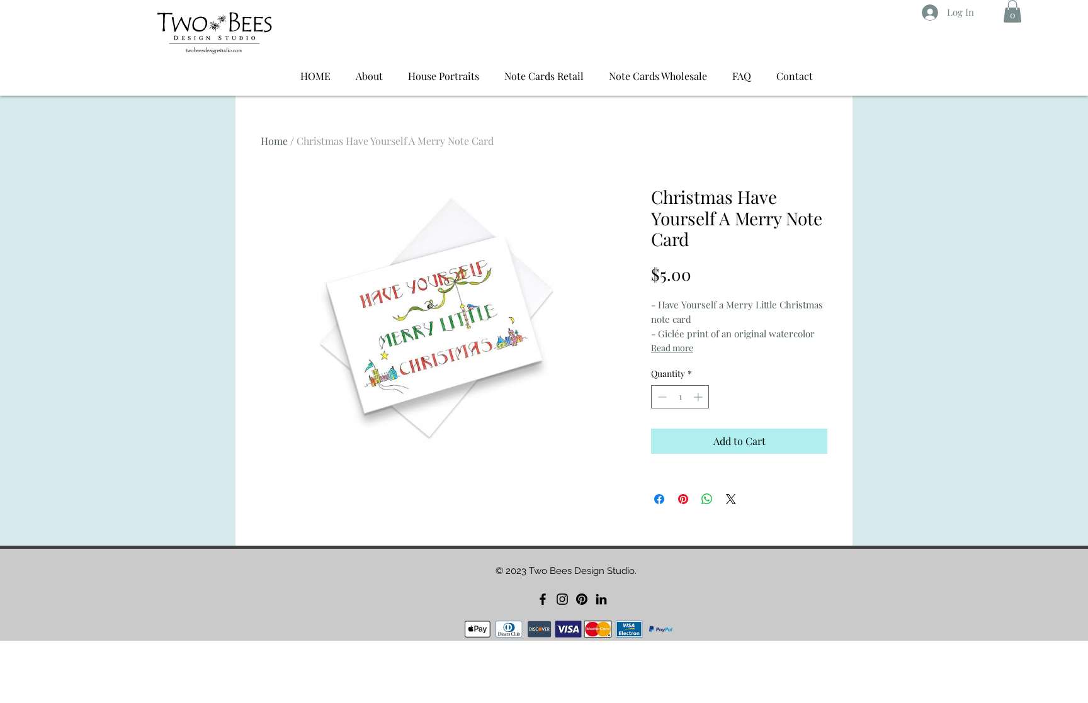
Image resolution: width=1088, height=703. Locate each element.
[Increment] (699, 397)
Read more (672, 348)
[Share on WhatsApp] (707, 499)
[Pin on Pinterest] (683, 499)
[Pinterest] (581, 599)
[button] (1012, 11)
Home (274, 140)
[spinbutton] (680, 397)
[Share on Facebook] (659, 499)
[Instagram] (562, 599)
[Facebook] (542, 599)
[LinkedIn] (601, 599)
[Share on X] (731, 499)
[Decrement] (661, 397)
